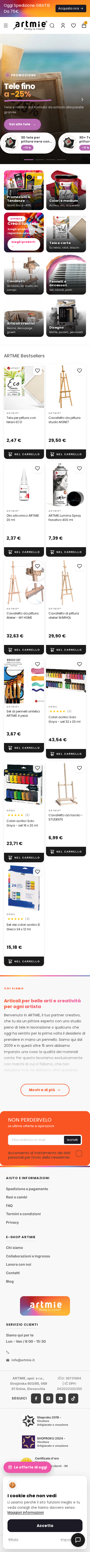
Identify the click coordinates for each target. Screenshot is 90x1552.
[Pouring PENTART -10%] (61, 159)
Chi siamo (14, 1247)
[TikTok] (73, 1398)
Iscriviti (72, 1139)
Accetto (45, 1525)
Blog (10, 1281)
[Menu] (6, 25)
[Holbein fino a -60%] (29, 159)
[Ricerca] (52, 25)
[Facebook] (36, 1398)
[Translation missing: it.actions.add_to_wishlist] (37, 370)
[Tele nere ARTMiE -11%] (50, 159)
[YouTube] (61, 1398)
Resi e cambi (16, 1197)
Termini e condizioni (23, 1214)
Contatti (13, 1273)
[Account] (63, 25)
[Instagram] (48, 1398)
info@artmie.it (23, 1360)
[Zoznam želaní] (73, 26)
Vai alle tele (22, 124)
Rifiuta (13, 1539)
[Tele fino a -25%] (45, 99)
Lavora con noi (18, 1264)
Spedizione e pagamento (27, 1189)
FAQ (9, 1205)
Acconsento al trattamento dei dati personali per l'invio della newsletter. (39, 1155)
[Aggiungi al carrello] (24, 454)
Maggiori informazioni (26, 1512)
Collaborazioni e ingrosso (28, 1256)
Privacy (12, 1222)
